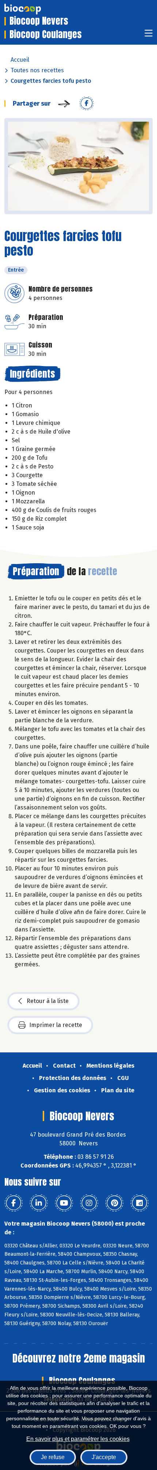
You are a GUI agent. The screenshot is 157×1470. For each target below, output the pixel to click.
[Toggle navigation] (149, 35)
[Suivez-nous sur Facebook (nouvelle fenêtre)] (13, 1203)
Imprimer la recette (55, 1025)
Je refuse (53, 1457)
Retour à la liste (48, 1001)
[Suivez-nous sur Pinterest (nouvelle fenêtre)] (114, 1203)
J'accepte (104, 1457)
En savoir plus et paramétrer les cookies (78, 1439)
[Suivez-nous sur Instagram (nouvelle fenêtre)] (89, 1203)
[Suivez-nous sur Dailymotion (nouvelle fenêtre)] (139, 1203)
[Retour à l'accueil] (33, 9)
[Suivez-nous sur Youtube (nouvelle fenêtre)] (64, 1203)
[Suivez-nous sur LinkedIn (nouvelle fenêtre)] (39, 1203)
